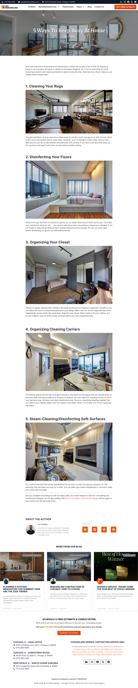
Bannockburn (108, 646)
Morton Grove (118, 652)
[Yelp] (132, 2)
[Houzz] (121, 2)
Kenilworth (75, 652)
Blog (90, 7)
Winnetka (119, 654)
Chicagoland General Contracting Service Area (97, 642)
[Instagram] (125, 2)
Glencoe (90, 649)
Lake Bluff (83, 652)
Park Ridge (96, 654)
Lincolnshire (99, 652)
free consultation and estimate (79, 498)
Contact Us (99, 7)
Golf (102, 649)
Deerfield (77, 649)
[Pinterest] (108, 661)
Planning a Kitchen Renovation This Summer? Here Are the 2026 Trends (21, 589)
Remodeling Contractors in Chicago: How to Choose (67, 588)
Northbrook (80, 654)
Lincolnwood (108, 652)
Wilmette (109, 654)
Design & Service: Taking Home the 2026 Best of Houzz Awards (116, 588)
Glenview (97, 649)
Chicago (100, 646)
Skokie (103, 654)
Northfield (88, 654)
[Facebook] (128, 2)
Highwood (117, 649)
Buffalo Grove (118, 646)
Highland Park (108, 649)
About (79, 7)
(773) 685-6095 (51, 627)
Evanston (84, 649)
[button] (85, 530)
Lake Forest (91, 652)
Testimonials (67, 7)
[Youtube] (135, 2)
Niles (74, 654)
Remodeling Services (48, 7)
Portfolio (32, 7)
